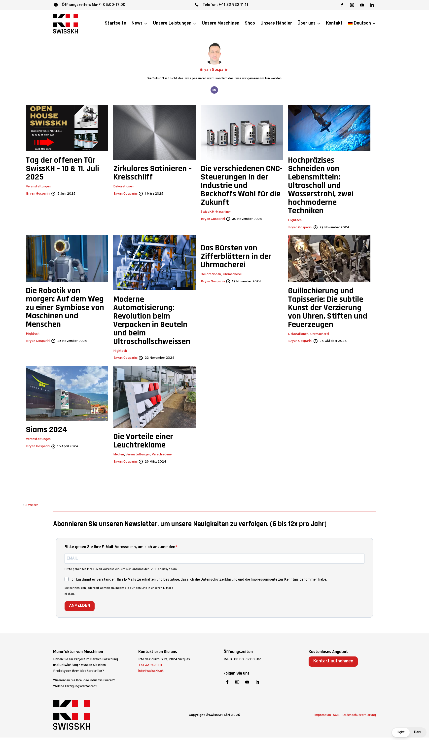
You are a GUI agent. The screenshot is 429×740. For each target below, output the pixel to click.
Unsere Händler (276, 23)
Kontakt (334, 23)
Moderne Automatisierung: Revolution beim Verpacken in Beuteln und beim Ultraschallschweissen (151, 320)
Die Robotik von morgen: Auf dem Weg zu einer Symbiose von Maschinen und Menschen (65, 307)
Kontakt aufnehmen (333, 661)
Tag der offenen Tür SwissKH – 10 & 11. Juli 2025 (62, 168)
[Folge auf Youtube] (362, 5)
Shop (250, 23)
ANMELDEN (79, 605)
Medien (118, 454)
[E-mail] (214, 90)
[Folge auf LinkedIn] (372, 5)
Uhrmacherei (232, 274)
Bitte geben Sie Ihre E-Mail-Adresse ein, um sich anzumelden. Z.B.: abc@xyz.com (121, 569)
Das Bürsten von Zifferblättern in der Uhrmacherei (236, 256)
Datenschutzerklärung (359, 715)
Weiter (33, 505)
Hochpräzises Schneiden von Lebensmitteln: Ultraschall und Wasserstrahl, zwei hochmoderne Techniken (321, 185)
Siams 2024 (46, 429)
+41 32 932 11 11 (150, 665)
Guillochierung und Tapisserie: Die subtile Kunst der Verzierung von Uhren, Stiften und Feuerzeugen (327, 307)
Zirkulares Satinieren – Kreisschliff (152, 172)
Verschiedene (162, 454)
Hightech (295, 220)
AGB (336, 715)
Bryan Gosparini (214, 69)
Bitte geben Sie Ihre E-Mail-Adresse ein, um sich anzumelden (120, 547)
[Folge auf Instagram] (352, 5)
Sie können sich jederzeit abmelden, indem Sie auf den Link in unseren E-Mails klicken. (119, 591)
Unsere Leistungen (172, 23)
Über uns (306, 23)
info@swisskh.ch (151, 671)
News (137, 23)
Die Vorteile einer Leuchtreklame (143, 440)
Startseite (115, 23)
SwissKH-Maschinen (216, 212)
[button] (409, 732)
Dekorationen (123, 186)
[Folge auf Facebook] (342, 5)
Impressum (322, 715)
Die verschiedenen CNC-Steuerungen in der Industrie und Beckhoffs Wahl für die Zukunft (242, 185)
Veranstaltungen (38, 186)
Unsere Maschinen (220, 23)
